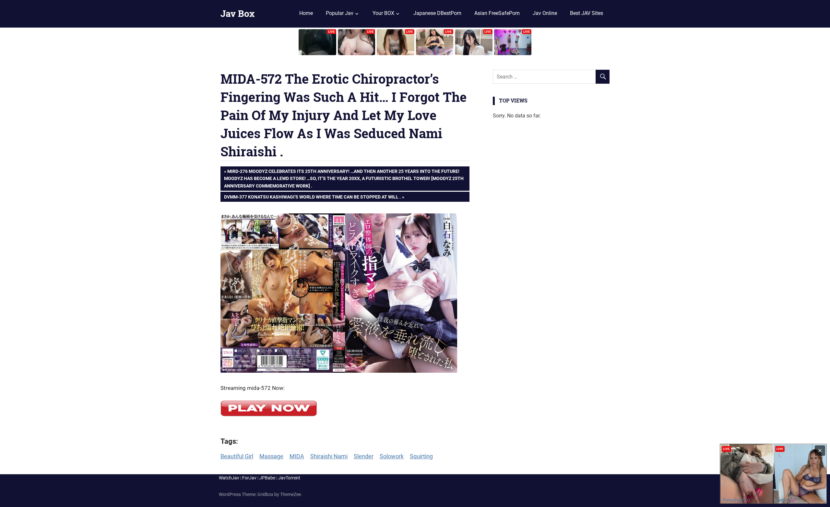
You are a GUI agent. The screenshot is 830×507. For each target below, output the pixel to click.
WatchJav (229, 477)
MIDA (297, 456)
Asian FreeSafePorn (497, 13)
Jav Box (237, 13)
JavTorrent (289, 477)
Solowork (392, 456)
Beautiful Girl (236, 456)
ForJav (249, 477)
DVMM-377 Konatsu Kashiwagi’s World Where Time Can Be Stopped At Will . (312, 198)
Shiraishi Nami (329, 456)
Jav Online (545, 13)
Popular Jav (339, 13)
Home (306, 13)
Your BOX (383, 13)
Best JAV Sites (586, 13)
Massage (271, 456)
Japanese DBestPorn (437, 13)
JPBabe (267, 477)
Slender (364, 456)
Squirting (421, 456)
